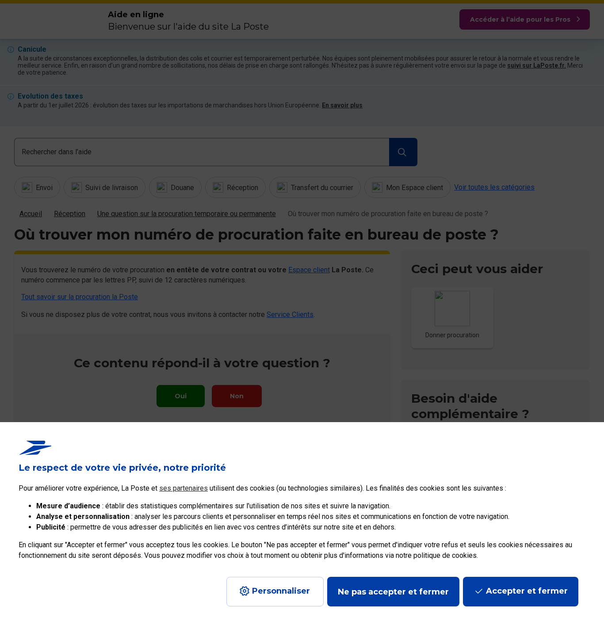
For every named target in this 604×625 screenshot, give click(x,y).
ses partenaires (183, 488)
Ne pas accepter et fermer (393, 592)
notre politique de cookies (436, 555)
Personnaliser (281, 591)
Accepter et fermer (527, 591)
